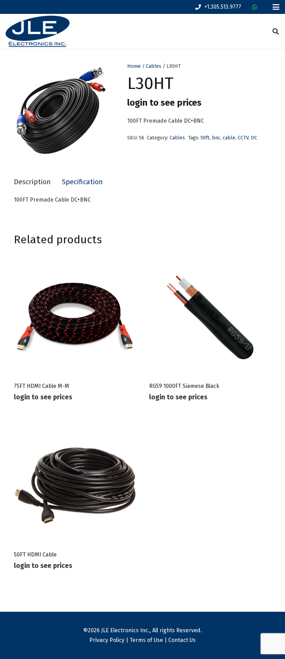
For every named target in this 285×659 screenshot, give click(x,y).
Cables (153, 66)
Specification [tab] (82, 182)
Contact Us (182, 640)
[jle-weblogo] (38, 31)
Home (134, 66)
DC (254, 138)
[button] (276, 6)
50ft (205, 138)
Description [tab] (32, 182)
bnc (216, 138)
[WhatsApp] (254, 7)
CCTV (243, 138)
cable (229, 138)
